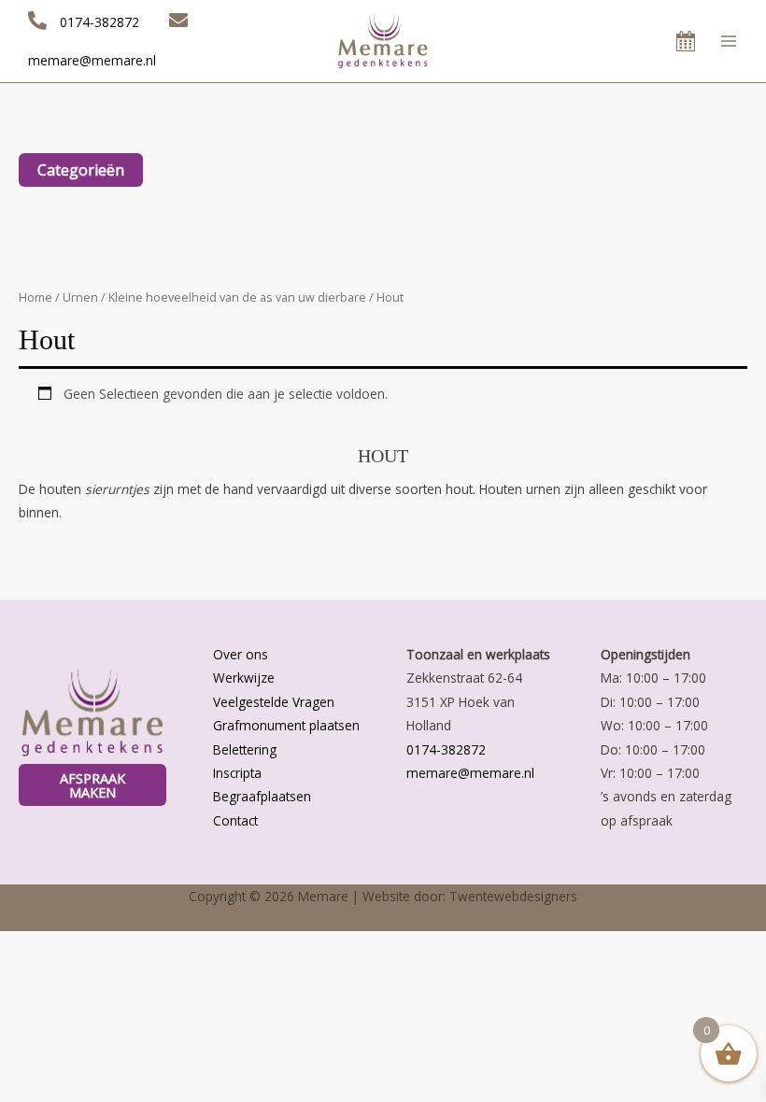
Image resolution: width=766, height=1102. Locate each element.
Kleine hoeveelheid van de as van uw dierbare (237, 297)
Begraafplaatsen (262, 796)
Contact (235, 820)
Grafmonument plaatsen (286, 725)
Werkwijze (244, 677)
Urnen (80, 297)
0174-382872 (446, 749)
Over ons (240, 654)
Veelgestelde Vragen (273, 702)
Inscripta (237, 773)
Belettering (245, 749)
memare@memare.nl (470, 773)
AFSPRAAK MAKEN (92, 785)
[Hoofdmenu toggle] (729, 40)
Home (35, 297)
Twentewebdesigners (513, 896)
